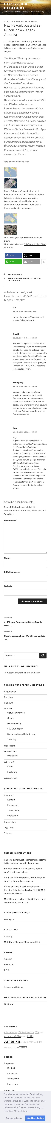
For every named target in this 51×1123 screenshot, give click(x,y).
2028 (11, 1048)
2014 (37, 1032)
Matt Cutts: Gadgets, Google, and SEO (22, 942)
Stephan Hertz (29, 21)
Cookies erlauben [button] (35, 1118)
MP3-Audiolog (14, 723)
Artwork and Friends (14, 987)
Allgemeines (15, 274)
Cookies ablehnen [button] (14, 1118)
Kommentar (10, 520)
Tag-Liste (8, 827)
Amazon (8, 959)
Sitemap (8, 833)
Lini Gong (8, 1004)
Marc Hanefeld (11, 899)
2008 (30, 1036)
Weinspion (9, 919)
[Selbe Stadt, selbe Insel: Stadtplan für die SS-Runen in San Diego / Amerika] (10, 223)
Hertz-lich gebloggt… (16, 6)
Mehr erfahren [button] (20, 1111)
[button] (13, 255)
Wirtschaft (9, 762)
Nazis (37, 278)
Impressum (12, 815)
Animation (9, 1036)
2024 (18, 1036)
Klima (10, 766)
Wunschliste (13, 810)
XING (6, 970)
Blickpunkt (12, 756)
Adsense (13, 1032)
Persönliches (10, 751)
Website (8, 586)
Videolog (11, 739)
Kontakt (11, 800)
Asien (6, 1032)
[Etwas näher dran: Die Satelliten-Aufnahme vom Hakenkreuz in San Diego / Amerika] (10, 188)
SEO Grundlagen (15, 729)
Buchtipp (8, 697)
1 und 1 (24, 1036)
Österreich (14, 281)
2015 (31, 1042)
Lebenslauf (12, 805)
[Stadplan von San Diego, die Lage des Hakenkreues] (10, 176)
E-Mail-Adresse (12, 572)
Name (7, 558)
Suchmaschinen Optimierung (21, 734)
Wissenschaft (11, 778)
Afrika (6, 1048)
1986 (22, 1042)
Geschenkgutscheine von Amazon (23, 673)
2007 (39, 1042)
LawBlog (8, 936)
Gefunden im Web (16, 713)
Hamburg (8, 703)
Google (10, 718)
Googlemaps (25, 278)
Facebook (8, 964)
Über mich (9, 795)
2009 (23, 1047)
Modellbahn (10, 746)
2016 (35, 1042)
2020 (41, 1032)
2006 (20, 1032)
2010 (16, 1047)
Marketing (12, 772)
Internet (8, 708)
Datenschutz (10, 822)
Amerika (12, 278)
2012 (26, 1042)
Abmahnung (28, 1032)
